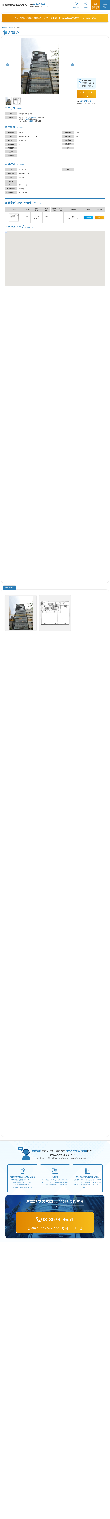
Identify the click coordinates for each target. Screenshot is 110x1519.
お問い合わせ (86, 92)
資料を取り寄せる (87, 86)
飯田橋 (31, 121)
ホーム (5, 27)
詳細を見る (88, 217)
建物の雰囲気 (10, 587)
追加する (100, 217)
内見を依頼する (86, 80)
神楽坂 (26, 119)
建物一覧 (11, 27)
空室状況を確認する (88, 83)
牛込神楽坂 (32, 117)
